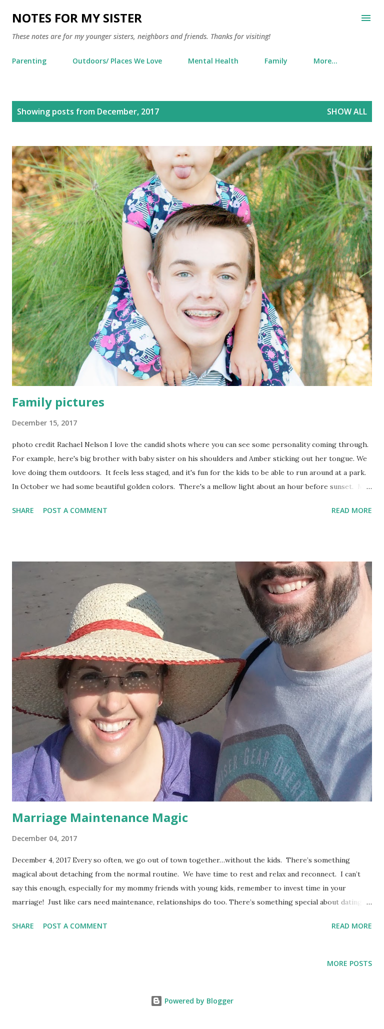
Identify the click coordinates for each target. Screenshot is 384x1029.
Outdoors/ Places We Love (117, 61)
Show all (347, 111)
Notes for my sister (77, 18)
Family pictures (58, 402)
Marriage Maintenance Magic (100, 817)
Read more (352, 510)
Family (276, 61)
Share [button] (23, 510)
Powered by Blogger (198, 1001)
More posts (349, 963)
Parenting (29, 61)
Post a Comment (75, 510)
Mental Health (213, 61)
